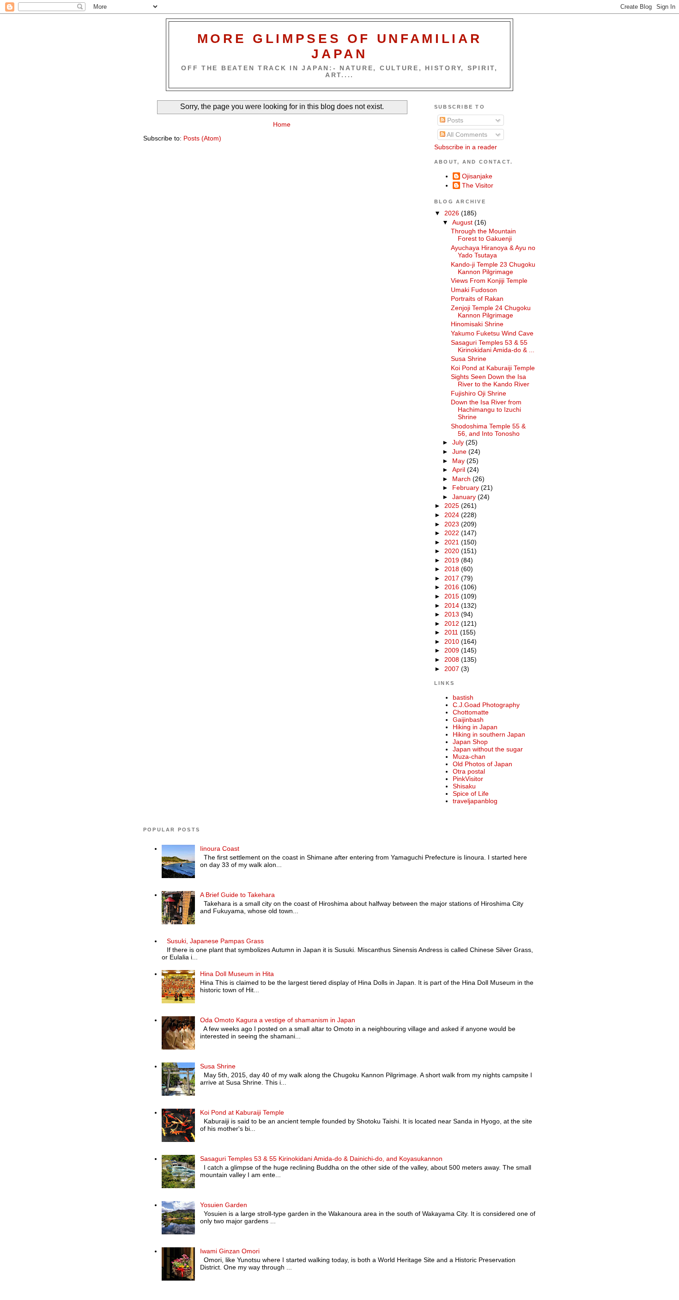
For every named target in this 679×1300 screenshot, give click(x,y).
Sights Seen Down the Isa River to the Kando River (490, 380)
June (460, 451)
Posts (454, 120)
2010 (452, 641)
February (466, 487)
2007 (452, 668)
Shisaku (464, 786)
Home (282, 124)
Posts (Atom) (202, 138)
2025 (452, 505)
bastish (463, 697)
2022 (452, 533)
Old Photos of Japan (482, 764)
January (465, 496)
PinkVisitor (468, 778)
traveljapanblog (475, 801)
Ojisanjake (477, 176)
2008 (452, 659)
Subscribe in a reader (465, 147)
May (459, 460)
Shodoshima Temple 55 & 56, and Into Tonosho (488, 429)
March (462, 478)
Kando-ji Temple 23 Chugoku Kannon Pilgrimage (493, 268)
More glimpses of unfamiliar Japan (339, 46)
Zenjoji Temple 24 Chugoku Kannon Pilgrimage (491, 311)
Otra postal (469, 771)
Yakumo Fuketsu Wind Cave (492, 333)
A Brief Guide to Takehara (237, 894)
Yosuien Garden (223, 1204)
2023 (452, 524)
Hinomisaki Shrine (477, 324)
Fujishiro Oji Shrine (478, 393)
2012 (452, 623)
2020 (452, 551)
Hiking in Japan (475, 727)
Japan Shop (470, 741)
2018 (452, 569)
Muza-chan (469, 756)
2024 (452, 515)
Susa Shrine (468, 358)
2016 (452, 587)
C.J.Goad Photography (486, 704)
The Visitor (477, 185)
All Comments (466, 134)
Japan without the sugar (488, 749)
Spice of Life (471, 793)
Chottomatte (471, 712)
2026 (452, 213)
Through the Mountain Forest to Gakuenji (483, 234)
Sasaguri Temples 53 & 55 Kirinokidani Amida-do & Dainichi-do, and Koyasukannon (321, 1158)
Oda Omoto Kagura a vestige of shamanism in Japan (277, 1020)
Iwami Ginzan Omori (230, 1251)
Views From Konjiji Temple (489, 280)
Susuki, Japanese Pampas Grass (215, 941)
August (463, 222)
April (459, 469)
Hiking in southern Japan (489, 734)
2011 (452, 632)
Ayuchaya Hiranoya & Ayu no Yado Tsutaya (493, 251)
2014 (452, 605)
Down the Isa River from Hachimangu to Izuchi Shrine (486, 409)
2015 (452, 596)
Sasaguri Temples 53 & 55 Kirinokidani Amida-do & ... (492, 346)
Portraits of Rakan (477, 298)
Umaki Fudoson (474, 289)
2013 (452, 614)
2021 (452, 542)
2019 (452, 560)
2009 (452, 650)
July (459, 442)
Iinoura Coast (219, 848)
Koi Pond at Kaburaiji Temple (493, 368)
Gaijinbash (468, 719)
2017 (452, 578)
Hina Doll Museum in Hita (237, 973)
